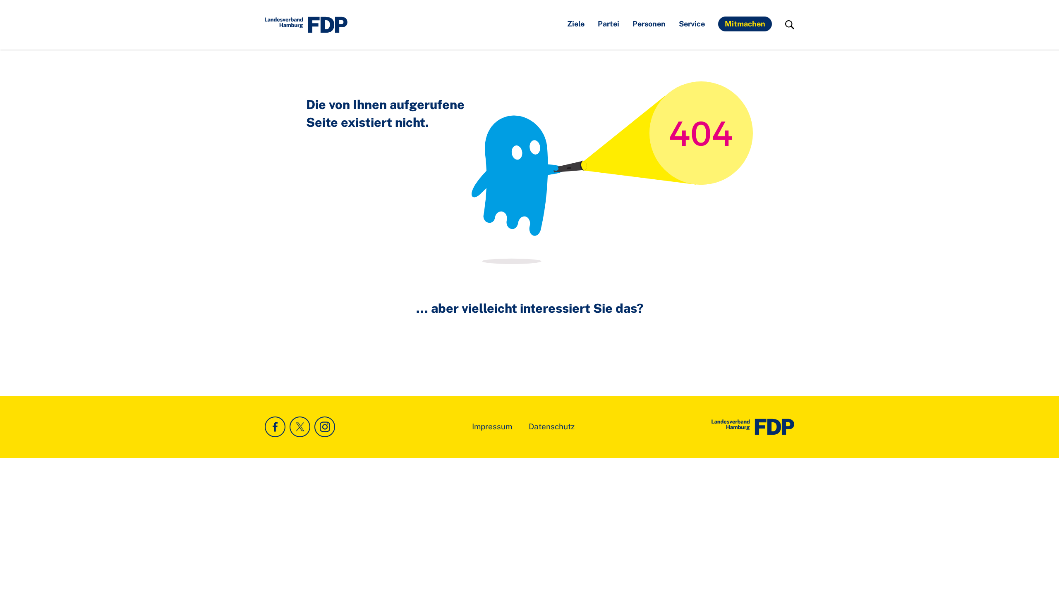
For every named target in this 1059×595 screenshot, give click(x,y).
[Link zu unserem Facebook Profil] (275, 426)
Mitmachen (745, 23)
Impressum (492, 426)
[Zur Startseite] (753, 427)
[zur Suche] (789, 24)
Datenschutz (552, 426)
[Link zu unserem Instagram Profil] (324, 426)
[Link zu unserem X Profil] (300, 426)
